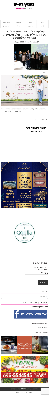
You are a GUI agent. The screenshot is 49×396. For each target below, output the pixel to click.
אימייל (44, 273)
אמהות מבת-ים (43, 328)
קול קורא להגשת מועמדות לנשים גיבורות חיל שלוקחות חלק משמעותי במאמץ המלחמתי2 (24, 34)
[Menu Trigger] (43, 5)
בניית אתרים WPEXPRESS (24, 392)
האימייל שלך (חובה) (42, 269)
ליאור (13, 42)
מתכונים (6, 26)
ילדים (43, 26)
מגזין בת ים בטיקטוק (41, 332)
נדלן (18, 26)
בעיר (30, 22)
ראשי (43, 22)
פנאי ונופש (6, 22)
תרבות (18, 22)
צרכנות (30, 26)
